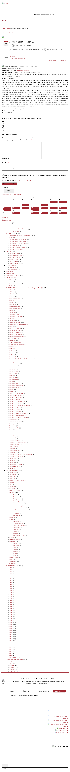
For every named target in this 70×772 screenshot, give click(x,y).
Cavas (11, 282)
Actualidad (12, 267)
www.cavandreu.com (23, 70)
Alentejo (15, 543)
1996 (10, 606)
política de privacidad (25, 180)
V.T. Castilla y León (15, 440)
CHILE (11, 484)
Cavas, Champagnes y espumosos (20, 235)
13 (32, 207)
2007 (10, 629)
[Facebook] (35, 121)
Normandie (16, 511)
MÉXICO (11, 537)
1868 (10, 568)
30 (60, 213)
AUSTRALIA (12, 476)
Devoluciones (44, 725)
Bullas (11, 310)
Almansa (12, 296)
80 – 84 (11, 665)
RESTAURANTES (10, 273)
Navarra (12, 367)
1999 (10, 612)
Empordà (16, 231)
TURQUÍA (12, 564)
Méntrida (12, 361)
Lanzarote (12, 353)
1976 (10, 580)
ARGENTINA (13, 474)
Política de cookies (44, 754)
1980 (10, 582)
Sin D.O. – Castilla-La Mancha (18, 418)
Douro (15, 549)
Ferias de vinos (14, 259)
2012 (10, 639)
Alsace (15, 495)
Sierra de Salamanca (16, 393)
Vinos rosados (14, 245)
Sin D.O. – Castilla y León (17, 401)
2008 (10, 631)
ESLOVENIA (12, 489)
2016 (10, 647)
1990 (10, 596)
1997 (10, 608)
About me (9, 223)
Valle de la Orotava (15, 464)
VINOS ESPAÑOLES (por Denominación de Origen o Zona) (27, 49)
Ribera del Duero (14, 383)
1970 (10, 576)
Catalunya (12, 320)
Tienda (19, 717)
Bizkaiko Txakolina (15, 306)
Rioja (11, 389)
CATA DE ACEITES (11, 225)
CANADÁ (12, 482)
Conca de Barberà (25, 45)
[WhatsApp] (35, 127)
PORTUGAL (12, 541)
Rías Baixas (13, 377)
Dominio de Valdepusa (16, 336)
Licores (11, 237)
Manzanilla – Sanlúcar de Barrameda (21, 359)
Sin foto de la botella (12, 276)
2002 (10, 618)
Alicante (12, 294)
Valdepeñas (13, 460)
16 (60, 207)
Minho (15, 553)
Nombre (5, 163)
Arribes (11, 300)
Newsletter (20, 715)
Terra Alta (12, 426)
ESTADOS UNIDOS (15, 491)
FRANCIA (12, 493)
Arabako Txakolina (15, 298)
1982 (10, 584)
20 (32, 210)
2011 (11, 45)
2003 (10, 620)
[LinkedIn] (35, 129)
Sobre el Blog (13, 261)
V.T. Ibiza (12, 448)
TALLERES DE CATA (11, 278)
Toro (10, 430)
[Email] (35, 125)
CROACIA (12, 486)
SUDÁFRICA (12, 562)
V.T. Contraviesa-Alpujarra (17, 442)
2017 (10, 649)
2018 (10, 651)
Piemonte (16, 527)
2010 (10, 635)
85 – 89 (11, 667)
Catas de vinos (14, 253)
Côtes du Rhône (18, 503)
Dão (14, 547)
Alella (11, 292)
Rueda (11, 391)
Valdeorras (13, 458)
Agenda (19, 711)
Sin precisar (13, 657)
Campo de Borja (14, 314)
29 (50, 213)
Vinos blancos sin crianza (17, 241)
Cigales (11, 326)
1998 (10, 610)
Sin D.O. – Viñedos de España (18, 413)
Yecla (11, 468)
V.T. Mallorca (13, 452)
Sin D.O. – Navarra (15, 411)
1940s (11, 570)
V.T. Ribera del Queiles (16, 456)
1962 (10, 574)
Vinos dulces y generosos (17, 243)
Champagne (17, 501)
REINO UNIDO (13, 558)
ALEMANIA (12, 472)
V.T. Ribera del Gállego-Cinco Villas (20, 454)
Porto (15, 556)
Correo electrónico (9, 169)
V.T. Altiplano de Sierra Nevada (19, 434)
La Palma (12, 351)
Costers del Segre (15, 332)
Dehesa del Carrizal (15, 334)
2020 (10, 655)
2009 (10, 633)
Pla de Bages (13, 371)
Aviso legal (33, 754)
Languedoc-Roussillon (20, 509)
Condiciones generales (22, 756)
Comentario (6, 158)
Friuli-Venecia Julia (19, 525)
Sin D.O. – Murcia (14, 409)
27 (32, 213)
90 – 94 (11, 669)
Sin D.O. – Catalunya (15, 403)
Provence (16, 513)
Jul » (8, 217)
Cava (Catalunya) (14, 322)
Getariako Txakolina (15, 342)
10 (4, 207)
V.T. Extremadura (14, 444)
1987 (10, 590)
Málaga (11, 355)
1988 (10, 592)
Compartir (62, 60)
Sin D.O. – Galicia (14, 407)
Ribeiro (11, 381)
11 (13, 207)
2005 (10, 625)
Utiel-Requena (14, 432)
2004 (10, 622)
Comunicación (13, 723)
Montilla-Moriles (14, 363)
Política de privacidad (21, 754)
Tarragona (12, 424)
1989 (10, 594)
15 (50, 207)
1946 (10, 572)
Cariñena (12, 318)
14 (41, 207)
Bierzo (11, 302)
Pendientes (9, 271)
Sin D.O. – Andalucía (15, 397)
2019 (10, 653)
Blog (8, 28)
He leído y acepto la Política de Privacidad (24, 695)
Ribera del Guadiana (16, 385)
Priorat (11, 375)
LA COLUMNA (10, 265)
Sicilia (15, 531)
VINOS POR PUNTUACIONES (14, 659)
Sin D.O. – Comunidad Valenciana (20, 405)
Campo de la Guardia (16, 316)
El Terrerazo (13, 338)
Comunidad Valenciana (20, 229)
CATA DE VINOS (10, 233)
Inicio (4, 28)
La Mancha (12, 349)
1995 (10, 604)
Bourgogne (16, 499)
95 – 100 (12, 671)
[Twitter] (35, 123)
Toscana (16, 533)
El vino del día (13, 269)
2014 (10, 643)
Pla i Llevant (13, 373)
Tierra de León (14, 428)
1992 (10, 600)
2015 (10, 645)
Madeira (15, 551)
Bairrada (16, 545)
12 (22, 207)
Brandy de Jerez (14, 308)
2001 (10, 616)
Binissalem (12, 304)
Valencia (12, 462)
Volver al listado (8, 33)
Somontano (13, 420)
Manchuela (12, 357)
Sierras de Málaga (15, 395)
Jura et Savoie (17, 505)
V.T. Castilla (13, 438)
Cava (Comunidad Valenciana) (19, 324)
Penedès (12, 369)
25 (13, 213)
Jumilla (11, 347)
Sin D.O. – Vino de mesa (17, 415)
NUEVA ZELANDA (14, 539)
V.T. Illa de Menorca (15, 450)
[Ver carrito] (32, 12)
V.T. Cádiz (12, 436)
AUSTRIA (12, 478)
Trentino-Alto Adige (19, 535)
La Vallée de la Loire (19, 507)
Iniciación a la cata (15, 284)
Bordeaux (16, 497)
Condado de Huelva (15, 330)
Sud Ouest (16, 515)
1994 (10, 602)
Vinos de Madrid (14, 466)
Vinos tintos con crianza (54, 49)
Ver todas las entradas (18, 58)
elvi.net (12, 56)
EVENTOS (9, 251)
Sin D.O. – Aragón (15, 399)
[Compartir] (35, 131)
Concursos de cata (15, 257)
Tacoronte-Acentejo (15, 422)
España (11, 227)
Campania (16, 521)
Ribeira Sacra (13, 379)
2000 (10, 614)
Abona (11, 290)
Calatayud (12, 312)
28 (41, 213)
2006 (10, 627)
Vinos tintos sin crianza (16, 249)
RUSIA (11, 560)
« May (4, 217)
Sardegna (16, 529)
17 (4, 210)
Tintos (11, 286)
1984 (10, 586)
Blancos (11, 280)
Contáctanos (33, 723)
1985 (10, 588)
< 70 (10, 661)
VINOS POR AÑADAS (12, 566)
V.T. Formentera (14, 446)
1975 (10, 578)
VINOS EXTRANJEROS (12, 470)
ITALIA (11, 519)
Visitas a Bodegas (15, 263)
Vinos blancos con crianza (17, 239)
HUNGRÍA (12, 517)
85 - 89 (16, 45)
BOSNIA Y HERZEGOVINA (17, 480)
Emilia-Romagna (18, 523)
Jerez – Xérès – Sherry (16, 344)
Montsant (12, 365)
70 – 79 (11, 663)
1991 (10, 598)
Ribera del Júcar (14, 387)
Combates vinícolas (15, 255)
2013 (10, 641)
